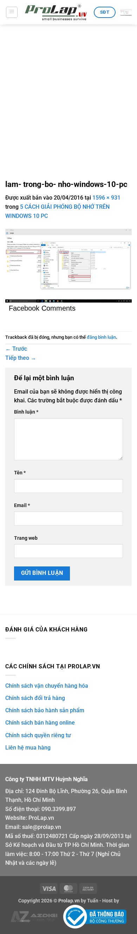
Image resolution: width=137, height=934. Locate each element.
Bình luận (26, 412)
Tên (20, 473)
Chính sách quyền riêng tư (38, 735)
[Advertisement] (68, 96)
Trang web (26, 538)
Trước (16, 348)
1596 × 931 (106, 197)
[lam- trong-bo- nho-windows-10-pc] (68, 265)
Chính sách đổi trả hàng (35, 698)
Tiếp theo (20, 358)
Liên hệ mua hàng (28, 747)
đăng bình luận (101, 337)
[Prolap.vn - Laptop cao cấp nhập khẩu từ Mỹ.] (56, 12)
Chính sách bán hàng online (40, 722)
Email (22, 505)
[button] (12, 12)
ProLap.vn (41, 818)
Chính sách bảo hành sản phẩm (44, 710)
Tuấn (92, 901)
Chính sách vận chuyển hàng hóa (46, 685)
